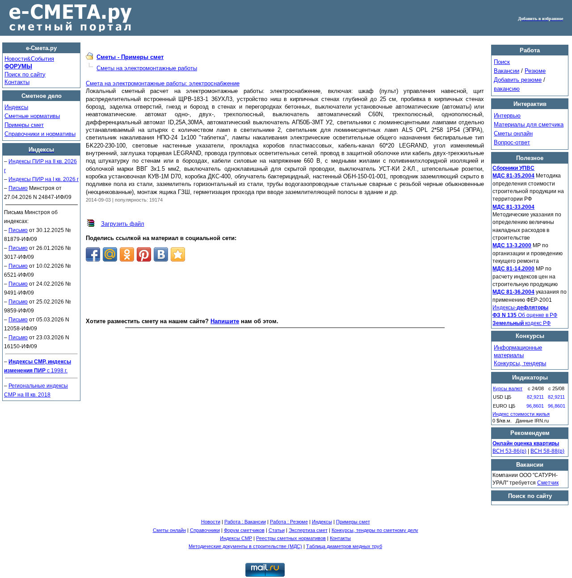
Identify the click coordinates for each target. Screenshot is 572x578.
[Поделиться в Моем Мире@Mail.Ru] (110, 254)
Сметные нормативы (32, 116)
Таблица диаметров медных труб (344, 546)
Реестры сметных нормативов (291, 538)
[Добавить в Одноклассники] (127, 254)
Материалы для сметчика (529, 124)
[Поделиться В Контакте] (161, 254)
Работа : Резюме (289, 521)
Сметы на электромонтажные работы (147, 68)
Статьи (277, 530)
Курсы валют (507, 388)
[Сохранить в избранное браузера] (178, 254)
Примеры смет (24, 125)
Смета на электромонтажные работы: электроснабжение (163, 83)
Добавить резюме (518, 79)
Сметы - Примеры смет (130, 57)
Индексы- (520, 307)
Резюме (535, 71)
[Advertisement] (285, 290)
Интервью (507, 115)
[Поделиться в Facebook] (93, 254)
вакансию (507, 88)
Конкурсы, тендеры (520, 363)
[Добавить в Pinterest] (144, 254)
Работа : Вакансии (245, 521)
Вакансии (506, 71)
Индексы (16, 107)
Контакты (16, 82)
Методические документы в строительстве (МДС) (245, 546)
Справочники (205, 530)
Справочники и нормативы (40, 134)
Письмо (18, 188)
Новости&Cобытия (29, 58)
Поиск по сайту (25, 74)
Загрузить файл (122, 223)
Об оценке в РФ (524, 315)
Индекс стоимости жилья (521, 414)
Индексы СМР (236, 538)
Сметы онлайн (513, 133)
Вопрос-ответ (512, 142)
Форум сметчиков (244, 530)
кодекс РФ (521, 323)
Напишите (224, 321)
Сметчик (548, 483)
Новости (210, 521)
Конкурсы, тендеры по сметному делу (375, 530)
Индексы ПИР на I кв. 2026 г (43, 179)
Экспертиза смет (308, 530)
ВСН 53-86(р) (509, 451)
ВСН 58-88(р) (547, 451)
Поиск (502, 62)
